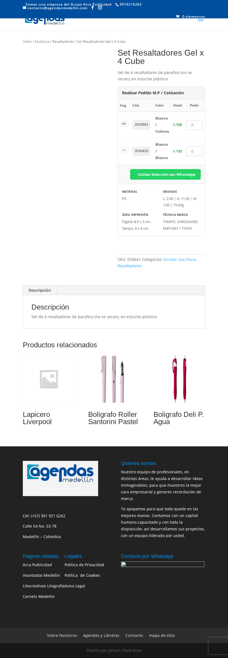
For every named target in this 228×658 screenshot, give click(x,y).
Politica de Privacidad (84, 564)
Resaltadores (63, 41)
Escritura (42, 41)
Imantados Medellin (41, 575)
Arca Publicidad (37, 564)
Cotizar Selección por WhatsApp (166, 174)
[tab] (40, 290)
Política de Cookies (82, 575)
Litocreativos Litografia (44, 585)
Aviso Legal (75, 585)
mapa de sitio (162, 635)
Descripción (40, 290)
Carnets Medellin (39, 596)
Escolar (170, 259)
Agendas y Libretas (101, 635)
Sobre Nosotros (62, 635)
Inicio (27, 41)
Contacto (134, 635)
